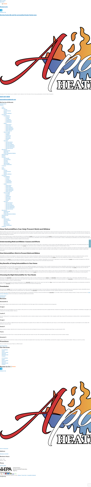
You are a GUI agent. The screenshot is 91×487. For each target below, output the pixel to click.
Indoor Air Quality (7, 192)
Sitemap (19, 475)
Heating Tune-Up (9, 130)
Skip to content (3, 0)
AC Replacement (9, 120)
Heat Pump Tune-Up (9, 148)
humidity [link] (30, 236)
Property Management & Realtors (10, 153)
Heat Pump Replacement (10, 145)
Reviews (5, 172)
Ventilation (7, 134)
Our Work (5, 109)
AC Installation (8, 119)
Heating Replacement (9, 128)
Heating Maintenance (9, 129)
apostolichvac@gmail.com (8, 99)
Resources (4, 217)
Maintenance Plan (5, 154)
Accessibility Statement (31, 475)
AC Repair (7, 118)
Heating (5, 123)
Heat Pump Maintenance (10, 146)
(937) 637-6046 (5, 96)
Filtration (7, 139)
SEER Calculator (7, 163)
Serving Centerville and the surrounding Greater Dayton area (18, 15)
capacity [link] (47, 277)
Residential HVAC (7, 150)
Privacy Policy (24, 475)
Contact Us (4, 165)
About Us (3, 108)
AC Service (8, 117)
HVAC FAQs (6, 161)
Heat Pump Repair (9, 143)
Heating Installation (9, 187)
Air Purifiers (8, 133)
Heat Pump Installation (10, 144)
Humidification (8, 135)
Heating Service (8, 124)
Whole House (8, 197)
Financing (3, 155)
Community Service (7, 110)
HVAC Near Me (6, 158)
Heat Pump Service (9, 202)
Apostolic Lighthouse (7, 113)
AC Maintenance (9, 182)
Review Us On (4, 7)
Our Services (4, 114)
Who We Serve (4, 149)
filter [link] (51, 282)
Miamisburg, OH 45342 (4, 453)
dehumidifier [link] (9, 277)
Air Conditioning (7, 115)
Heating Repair (8, 125)
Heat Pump (6, 140)
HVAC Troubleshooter (8, 164)
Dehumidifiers (8, 138)
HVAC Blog (6, 160)
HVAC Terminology (7, 159)
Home (3, 167)
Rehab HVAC (6, 212)
